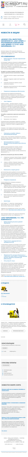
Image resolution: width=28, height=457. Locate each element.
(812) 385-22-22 (20, 16)
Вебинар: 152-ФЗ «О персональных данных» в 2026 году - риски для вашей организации (13, 418)
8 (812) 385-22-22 (8, 444)
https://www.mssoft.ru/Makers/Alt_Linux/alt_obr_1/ (14, 276)
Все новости (4, 430)
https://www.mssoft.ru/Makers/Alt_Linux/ (17, 209)
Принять (25, 3)
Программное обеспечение (18, 330)
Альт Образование (5, 293)
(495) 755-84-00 (15, 18)
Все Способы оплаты (6, 365)
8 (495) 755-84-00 (19, 444)
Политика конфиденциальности (16, 439)
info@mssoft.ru (13, 351)
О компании (5, 330)
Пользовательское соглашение (14, 440)
